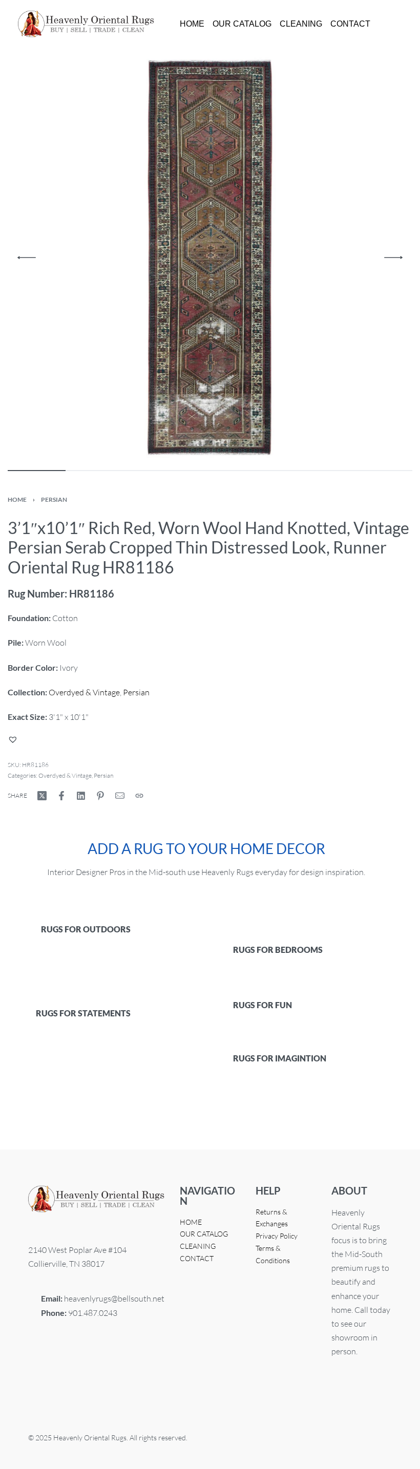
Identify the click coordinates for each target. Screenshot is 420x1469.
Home (17, 499)
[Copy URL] (139, 795)
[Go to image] (37, 470)
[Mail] (119, 795)
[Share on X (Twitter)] (42, 795)
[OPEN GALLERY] (210, 257)
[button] (14, 739)
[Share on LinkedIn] (81, 795)
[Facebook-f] (41, 1368)
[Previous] (26, 257)
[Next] (393, 257)
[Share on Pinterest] (100, 795)
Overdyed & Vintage (84, 692)
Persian (54, 499)
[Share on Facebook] (61, 795)
